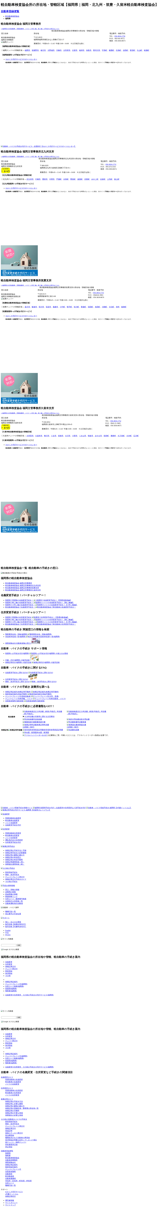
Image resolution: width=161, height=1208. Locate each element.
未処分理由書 (84, 719)
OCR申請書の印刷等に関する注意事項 (39, 716)
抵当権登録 (9, 1135)
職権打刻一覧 (10, 911)
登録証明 (8, 1131)
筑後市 (60, 436)
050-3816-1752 (115, 421)
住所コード (9, 1183)
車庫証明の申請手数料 (14, 860)
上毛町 (109, 179)
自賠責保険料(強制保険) (14, 701)
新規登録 (8, 971)
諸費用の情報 (10, 892)
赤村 (117, 307)
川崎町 (104, 307)
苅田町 (87, 179)
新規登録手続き (11, 872)
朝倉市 (90, 436)
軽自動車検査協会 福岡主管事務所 (18, 583)
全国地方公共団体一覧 (14, 901)
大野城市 (51, 50)
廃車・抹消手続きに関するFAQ (17, 682)
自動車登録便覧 (10, 11)
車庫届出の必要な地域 (14, 1115)
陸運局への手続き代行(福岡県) (17, 653)
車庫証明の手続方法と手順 (15, 850)
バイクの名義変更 (12, 1084)
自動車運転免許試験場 (14, 903)
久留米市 (38, 436)
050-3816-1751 (111, 164)
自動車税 (8, 1174)
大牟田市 (30, 436)
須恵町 (125, 50)
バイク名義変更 (11, 823)
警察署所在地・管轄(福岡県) (16, 634)
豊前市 (45, 179)
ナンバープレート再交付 (15, 877)
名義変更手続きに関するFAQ (16, 673)
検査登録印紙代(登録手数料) (16, 694)
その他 (8, 976)
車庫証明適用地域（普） (15, 862)
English (8, 930)
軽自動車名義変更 (12, 820)
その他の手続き (11, 881)
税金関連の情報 (11, 894)
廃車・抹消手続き (12, 875)
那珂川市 (96, 50)
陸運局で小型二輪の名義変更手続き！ (20, 605)
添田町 (90, 307)
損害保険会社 (10, 1162)
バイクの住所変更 (12, 1095)
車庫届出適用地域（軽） (15, 864)
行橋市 (38, 179)
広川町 (136, 436)
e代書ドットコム (11, 1194)
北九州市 (30, 179)
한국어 (8, 935)
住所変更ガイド (7, 1088)
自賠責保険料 (10, 1172)
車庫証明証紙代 (11, 982)
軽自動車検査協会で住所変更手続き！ (20, 624)
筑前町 (106, 436)
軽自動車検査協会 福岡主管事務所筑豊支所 (22, 588)
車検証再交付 (10, 966)
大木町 (129, 436)
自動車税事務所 (11, 1160)
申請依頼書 (37, 719)
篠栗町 (111, 50)
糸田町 (97, 307)
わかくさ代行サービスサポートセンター (21, 59)
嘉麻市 (55, 307)
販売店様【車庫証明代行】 (15, 924)
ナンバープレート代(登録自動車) (18, 696)
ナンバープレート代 (13, 1169)
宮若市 (48, 307)
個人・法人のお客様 (13, 922)
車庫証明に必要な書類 (14, 1104)
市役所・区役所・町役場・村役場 (18, 1181)
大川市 (67, 436)
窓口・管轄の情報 (12, 890)
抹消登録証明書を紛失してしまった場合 (21, 1140)
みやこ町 (94, 179)
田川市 (41, 307)
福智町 (123, 307)
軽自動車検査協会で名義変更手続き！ (20, 607)
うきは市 (82, 436)
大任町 (111, 307)
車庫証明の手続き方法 (14, 1101)
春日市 (43, 50)
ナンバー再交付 (11, 969)
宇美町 (104, 50)
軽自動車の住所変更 (13, 1093)
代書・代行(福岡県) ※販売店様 (17, 660)
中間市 (52, 179)
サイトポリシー (11, 1203)
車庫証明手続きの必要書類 (15, 853)
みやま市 (98, 436)
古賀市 (74, 50)
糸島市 (88, 50)
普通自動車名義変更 (13, 818)
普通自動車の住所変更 (14, 1090)
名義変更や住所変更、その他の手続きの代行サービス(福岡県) (29, 995)
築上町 (116, 179)
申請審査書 (81, 722)
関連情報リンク (11, 896)
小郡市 (74, 436)
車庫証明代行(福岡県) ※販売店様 (18, 662)
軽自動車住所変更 (12, 835)
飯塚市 (34, 307)
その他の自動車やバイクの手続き (14, 1119)
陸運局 (8, 1153)
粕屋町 (146, 50)
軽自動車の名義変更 (13, 1082)
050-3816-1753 (98, 293)
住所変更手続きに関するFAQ (16, 679)
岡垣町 (73, 179)
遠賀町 (80, 179)
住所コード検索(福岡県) (14, 986)
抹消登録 (8, 973)
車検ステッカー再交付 (14, 1133)
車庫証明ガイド (7, 1099)
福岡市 (27, 50)
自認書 (76, 730)
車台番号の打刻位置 (13, 914)
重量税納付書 (40, 722)
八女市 (53, 436)
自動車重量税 (10, 1178)
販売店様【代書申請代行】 (15, 926)
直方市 (27, 307)
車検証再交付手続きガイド (15, 879)
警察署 (8, 1155)
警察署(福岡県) (11, 991)
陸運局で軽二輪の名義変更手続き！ (19, 602)
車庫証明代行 (10, 1196)
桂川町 (76, 307)
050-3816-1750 (119, 36)
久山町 (139, 50)
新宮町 (132, 50)
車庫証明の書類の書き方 (15, 855)
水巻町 (66, 179)
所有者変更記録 (11, 1144)
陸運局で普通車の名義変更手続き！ (19, 600)
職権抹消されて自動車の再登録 (17, 1138)
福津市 (81, 50)
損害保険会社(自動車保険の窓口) (18, 643)
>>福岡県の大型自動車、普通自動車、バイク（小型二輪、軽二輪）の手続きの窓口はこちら (30, 29)
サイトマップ (10, 1205)
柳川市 (46, 436)
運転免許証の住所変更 (14, 840)
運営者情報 (9, 1200)
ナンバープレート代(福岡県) (16, 984)
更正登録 (8, 1147)
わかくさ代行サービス (14, 1192)
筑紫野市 (35, 50)
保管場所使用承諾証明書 (53, 730)
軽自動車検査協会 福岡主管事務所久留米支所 (23, 590)
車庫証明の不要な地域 (14, 1113)
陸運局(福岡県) (11, 989)
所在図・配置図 (43, 732)
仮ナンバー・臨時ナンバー (15, 1142)
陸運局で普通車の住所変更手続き (18, 617)
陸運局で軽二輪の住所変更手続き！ (19, 620)
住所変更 (8, 964)
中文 (7, 932)
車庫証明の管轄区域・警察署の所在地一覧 (22, 1108)
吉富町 (102, 179)
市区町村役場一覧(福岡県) (15, 637)
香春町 (83, 307)
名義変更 (8, 962)
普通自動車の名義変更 (14, 1079)
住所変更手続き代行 (13, 842)
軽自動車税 (9, 1176)
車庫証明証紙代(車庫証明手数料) (18, 692)
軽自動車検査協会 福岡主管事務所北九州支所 (23, 585)
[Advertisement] (94, 131)
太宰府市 (66, 50)
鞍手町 (69, 307)
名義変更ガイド (7, 1077)
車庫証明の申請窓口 (13, 857)
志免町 (118, 50)
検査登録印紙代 (11, 1167)
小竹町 (62, 307)
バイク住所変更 (11, 838)
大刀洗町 (121, 436)
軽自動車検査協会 (12, 16)
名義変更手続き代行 (13, 825)
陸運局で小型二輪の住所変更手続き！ (20, 622)
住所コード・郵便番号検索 (15, 899)
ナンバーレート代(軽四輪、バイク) (19, 699)
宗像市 (59, 50)
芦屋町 (59, 179)
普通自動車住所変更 (13, 833)
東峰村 (113, 436)
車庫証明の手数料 (12, 1111)
